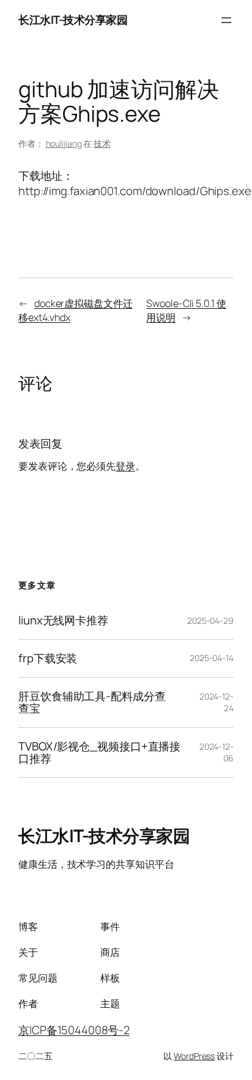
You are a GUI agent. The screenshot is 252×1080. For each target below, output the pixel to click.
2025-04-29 (210, 620)
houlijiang (64, 143)
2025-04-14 (212, 658)
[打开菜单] (226, 20)
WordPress (194, 1056)
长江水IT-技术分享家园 (72, 20)
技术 (102, 143)
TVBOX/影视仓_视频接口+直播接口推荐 (99, 752)
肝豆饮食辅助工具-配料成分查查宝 (92, 702)
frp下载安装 (47, 658)
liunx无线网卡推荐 (63, 620)
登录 (125, 466)
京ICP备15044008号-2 (73, 1030)
